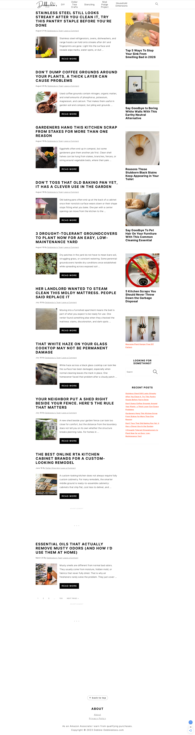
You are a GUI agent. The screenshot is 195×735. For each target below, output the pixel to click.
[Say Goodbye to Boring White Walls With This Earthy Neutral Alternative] (142, 87)
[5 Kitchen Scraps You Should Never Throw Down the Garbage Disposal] (142, 270)
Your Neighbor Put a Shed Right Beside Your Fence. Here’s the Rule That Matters (75, 403)
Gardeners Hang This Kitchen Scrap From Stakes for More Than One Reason (76, 131)
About (97, 714)
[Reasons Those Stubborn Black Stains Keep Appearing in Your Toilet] (142, 148)
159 (61, 598)
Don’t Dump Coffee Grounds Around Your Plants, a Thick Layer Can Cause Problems (76, 76)
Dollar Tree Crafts (74, 4)
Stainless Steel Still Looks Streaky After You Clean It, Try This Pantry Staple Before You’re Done (74, 19)
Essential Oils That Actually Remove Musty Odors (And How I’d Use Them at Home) (74, 548)
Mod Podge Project (105, 4)
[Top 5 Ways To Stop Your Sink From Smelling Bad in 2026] (142, 29)
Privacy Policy (97, 718)
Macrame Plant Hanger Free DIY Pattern (139, 345)
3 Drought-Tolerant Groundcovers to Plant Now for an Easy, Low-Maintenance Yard (76, 237)
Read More (69, 59)
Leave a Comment (71, 31)
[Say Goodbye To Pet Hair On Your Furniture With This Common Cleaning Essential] (142, 209)
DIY (63, 4)
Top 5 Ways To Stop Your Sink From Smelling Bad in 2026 (140, 54)
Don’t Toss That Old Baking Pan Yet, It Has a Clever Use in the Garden (77, 184)
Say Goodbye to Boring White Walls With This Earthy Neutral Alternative (141, 113)
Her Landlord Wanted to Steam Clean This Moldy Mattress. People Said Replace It (76, 293)
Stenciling (89, 4)
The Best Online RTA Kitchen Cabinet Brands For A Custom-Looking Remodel (70, 458)
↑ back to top (97, 698)
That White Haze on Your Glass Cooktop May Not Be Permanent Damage (72, 348)
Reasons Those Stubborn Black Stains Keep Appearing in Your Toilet (142, 174)
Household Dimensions (122, 4)
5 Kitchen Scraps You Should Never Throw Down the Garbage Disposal (140, 296)
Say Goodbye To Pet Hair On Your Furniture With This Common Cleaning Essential (141, 235)
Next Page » (73, 598)
